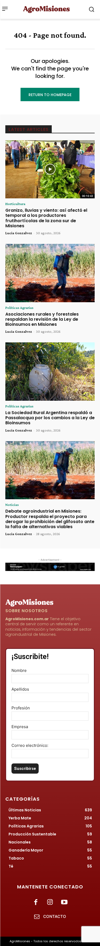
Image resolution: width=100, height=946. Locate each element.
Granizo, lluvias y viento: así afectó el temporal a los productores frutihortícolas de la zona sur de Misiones (46, 218)
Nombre (19, 670)
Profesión (20, 707)
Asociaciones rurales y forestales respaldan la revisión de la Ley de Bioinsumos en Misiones (42, 319)
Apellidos (20, 689)
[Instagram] (50, 902)
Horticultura (15, 204)
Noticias (12, 504)
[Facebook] (36, 902)
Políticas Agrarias (19, 307)
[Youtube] (64, 902)
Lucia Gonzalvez (18, 233)
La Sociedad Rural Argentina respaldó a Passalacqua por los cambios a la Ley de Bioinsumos (50, 418)
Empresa (19, 726)
